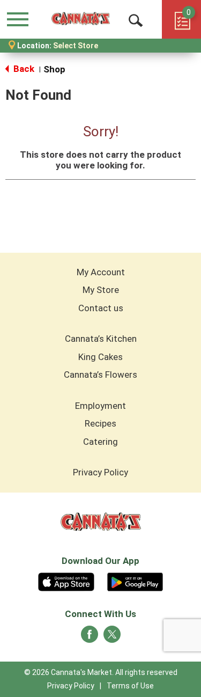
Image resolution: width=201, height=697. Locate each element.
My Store (101, 289)
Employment (100, 405)
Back (22, 68)
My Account (101, 272)
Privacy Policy (100, 472)
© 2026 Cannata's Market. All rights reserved (100, 672)
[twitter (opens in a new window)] (112, 637)
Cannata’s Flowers (100, 374)
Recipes (100, 423)
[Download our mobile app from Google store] (135, 580)
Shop (54, 69)
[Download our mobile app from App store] (66, 580)
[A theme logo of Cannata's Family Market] (80, 19)
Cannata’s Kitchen (101, 338)
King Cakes (100, 356)
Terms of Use (130, 685)
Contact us (100, 308)
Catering (100, 441)
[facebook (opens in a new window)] (89, 637)
